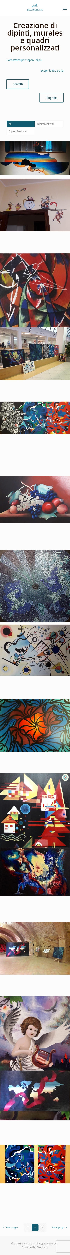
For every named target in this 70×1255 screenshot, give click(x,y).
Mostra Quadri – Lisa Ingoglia (34, 336)
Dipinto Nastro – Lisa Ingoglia (34, 1079)
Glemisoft (42, 1247)
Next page (58, 1227)
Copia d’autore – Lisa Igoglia (32, 262)
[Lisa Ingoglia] (35, 8)
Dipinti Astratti (45, 124)
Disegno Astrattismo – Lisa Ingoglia (31, 413)
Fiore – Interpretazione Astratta (28, 710)
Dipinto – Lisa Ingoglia (27, 1154)
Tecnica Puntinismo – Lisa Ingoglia (30, 561)
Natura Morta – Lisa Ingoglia (33, 485)
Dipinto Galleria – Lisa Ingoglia (34, 931)
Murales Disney (21, 187)
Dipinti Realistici (18, 131)
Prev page (12, 1227)
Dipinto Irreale (20, 856)
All (10, 124)
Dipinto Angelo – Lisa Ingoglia (34, 1005)
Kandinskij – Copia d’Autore (32, 633)
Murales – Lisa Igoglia (26, 150)
